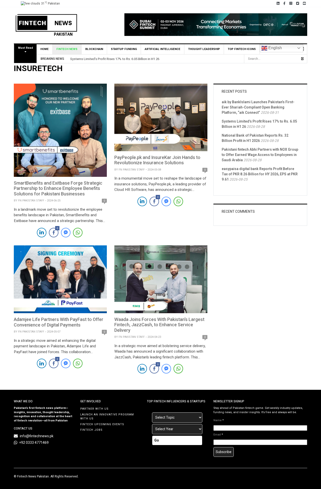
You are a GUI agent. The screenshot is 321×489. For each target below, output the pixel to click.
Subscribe (223, 452)
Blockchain (94, 49)
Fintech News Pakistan (33, 476)
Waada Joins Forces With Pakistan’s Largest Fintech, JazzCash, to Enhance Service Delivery (159, 325)
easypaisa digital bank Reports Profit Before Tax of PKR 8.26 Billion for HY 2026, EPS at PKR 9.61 (260, 174)
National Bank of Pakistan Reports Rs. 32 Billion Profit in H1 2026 (255, 138)
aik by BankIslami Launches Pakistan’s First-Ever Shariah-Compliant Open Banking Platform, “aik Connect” (258, 107)
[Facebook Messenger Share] (65, 232)
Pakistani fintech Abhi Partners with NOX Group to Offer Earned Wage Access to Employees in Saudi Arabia (260, 155)
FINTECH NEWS (66, 49)
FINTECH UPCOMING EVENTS (102, 424)
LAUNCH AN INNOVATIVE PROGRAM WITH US (107, 416)
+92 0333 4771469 (34, 442)
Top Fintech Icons (242, 49)
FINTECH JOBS (91, 430)
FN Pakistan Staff (31, 200)
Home (44, 49)
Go (156, 440)
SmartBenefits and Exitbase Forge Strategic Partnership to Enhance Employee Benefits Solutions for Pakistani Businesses (58, 188)
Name (218, 420)
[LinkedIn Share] (41, 232)
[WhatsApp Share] (78, 232)
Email (218, 435)
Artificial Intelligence (162, 49)
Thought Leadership (204, 49)
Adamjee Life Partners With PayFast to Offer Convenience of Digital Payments (58, 322)
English (274, 48)
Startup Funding (124, 49)
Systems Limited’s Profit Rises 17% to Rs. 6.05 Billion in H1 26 (114, 59)
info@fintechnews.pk (36, 436)
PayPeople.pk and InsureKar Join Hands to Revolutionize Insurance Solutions (157, 160)
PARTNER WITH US (94, 409)
